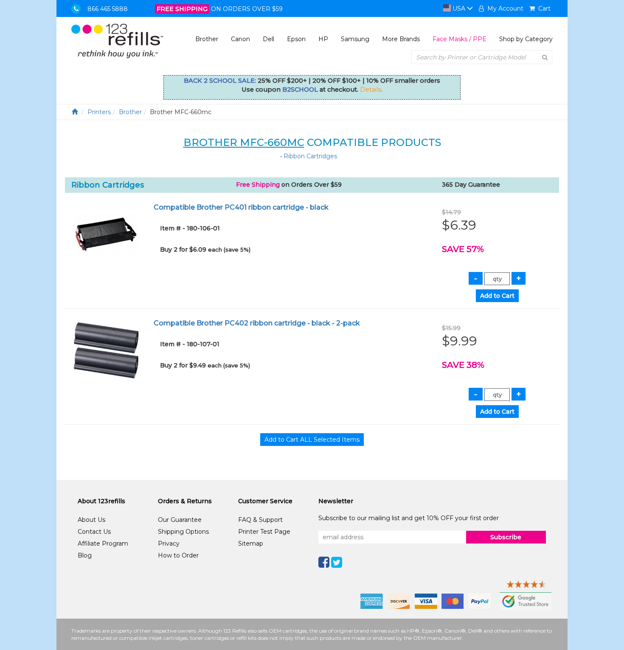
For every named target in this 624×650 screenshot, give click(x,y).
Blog (85, 555)
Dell (268, 39)
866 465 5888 (107, 9)
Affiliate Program (103, 543)
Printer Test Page (264, 531)
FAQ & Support (260, 520)
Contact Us (94, 531)
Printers (99, 112)
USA (459, 8)
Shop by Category (526, 39)
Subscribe (505, 537)
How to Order (178, 555)
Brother (206, 39)
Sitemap (250, 543)
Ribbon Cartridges (310, 156)
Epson (296, 39)
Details (370, 89)
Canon (240, 39)
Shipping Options (183, 531)
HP (323, 39)
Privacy (169, 543)
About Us (91, 520)
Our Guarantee (180, 520)
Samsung (355, 39)
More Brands (401, 39)
